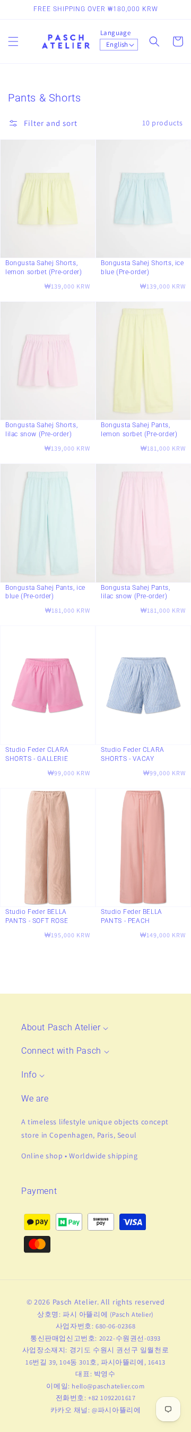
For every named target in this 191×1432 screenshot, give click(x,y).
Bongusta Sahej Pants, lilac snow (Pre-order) (135, 592)
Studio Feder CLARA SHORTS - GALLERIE (37, 754)
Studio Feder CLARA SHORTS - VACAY (132, 754)
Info (29, 1075)
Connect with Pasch (61, 1051)
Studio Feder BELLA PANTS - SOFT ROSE (36, 916)
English (117, 44)
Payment (39, 1191)
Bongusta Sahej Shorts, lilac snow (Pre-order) (41, 429)
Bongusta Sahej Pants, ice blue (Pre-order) (45, 592)
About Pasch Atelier (60, 1027)
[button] (13, 41)
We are (35, 1099)
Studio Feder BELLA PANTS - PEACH (131, 916)
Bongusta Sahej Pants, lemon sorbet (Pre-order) (139, 429)
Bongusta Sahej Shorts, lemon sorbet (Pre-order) (43, 267)
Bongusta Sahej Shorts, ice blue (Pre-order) (142, 267)
